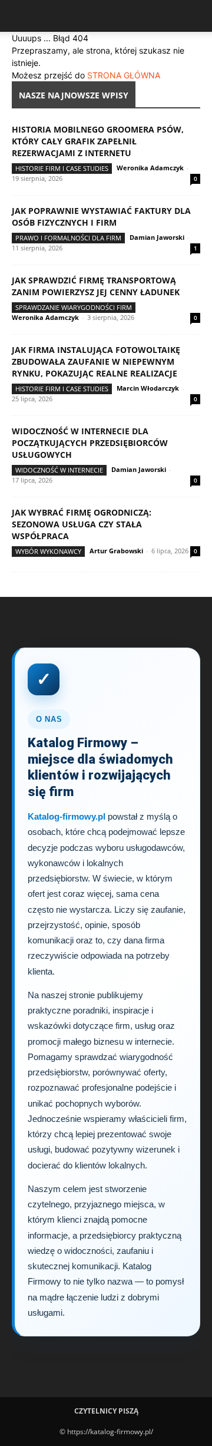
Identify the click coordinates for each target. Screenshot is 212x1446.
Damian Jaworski (157, 237)
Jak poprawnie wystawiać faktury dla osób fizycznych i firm (101, 216)
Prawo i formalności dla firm (68, 237)
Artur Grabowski (116, 550)
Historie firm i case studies (61, 168)
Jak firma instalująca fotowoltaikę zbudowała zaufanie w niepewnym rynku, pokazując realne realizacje (96, 361)
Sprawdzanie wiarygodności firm (73, 307)
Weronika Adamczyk (150, 167)
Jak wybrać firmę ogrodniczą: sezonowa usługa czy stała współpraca (81, 524)
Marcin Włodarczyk (148, 388)
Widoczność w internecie (59, 470)
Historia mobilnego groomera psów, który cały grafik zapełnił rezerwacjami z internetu (98, 141)
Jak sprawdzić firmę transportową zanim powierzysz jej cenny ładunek (96, 286)
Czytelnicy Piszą (106, 1411)
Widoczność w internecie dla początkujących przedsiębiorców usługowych (90, 442)
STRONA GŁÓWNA (123, 75)
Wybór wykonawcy (48, 551)
